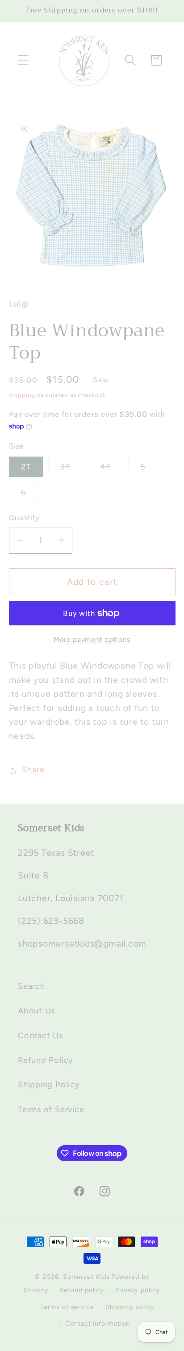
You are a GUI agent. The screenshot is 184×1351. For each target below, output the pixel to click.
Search (31, 986)
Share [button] (33, 770)
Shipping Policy (49, 1085)
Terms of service (67, 1307)
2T (26, 467)
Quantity (24, 517)
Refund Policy (45, 1060)
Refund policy (81, 1290)
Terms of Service (51, 1109)
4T (111, 469)
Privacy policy (137, 1290)
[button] (23, 60)
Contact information (97, 1323)
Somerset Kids (86, 1277)
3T (71, 469)
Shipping (22, 395)
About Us (36, 1011)
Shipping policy (130, 1307)
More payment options (92, 639)
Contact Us (40, 1036)
